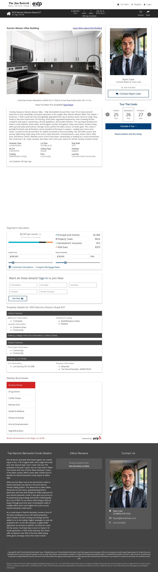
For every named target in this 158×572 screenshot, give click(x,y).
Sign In (43, 278)
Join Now (16, 298)
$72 (98, 243)
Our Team (124, 4)
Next (149, 115)
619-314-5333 (129, 87)
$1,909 (96, 234)
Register (137, 4)
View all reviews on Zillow (79, 466)
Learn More (87, 28)
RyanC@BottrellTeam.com (124, 518)
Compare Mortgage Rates (48, 267)
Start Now (68, 104)
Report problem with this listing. (128, 134)
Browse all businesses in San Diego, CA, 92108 (25, 438)
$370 (97, 247)
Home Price (13, 252)
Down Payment (61, 252)
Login (148, 4)
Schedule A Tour (127, 126)
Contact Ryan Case (130, 93)
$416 (97, 238)
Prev (107, 115)
